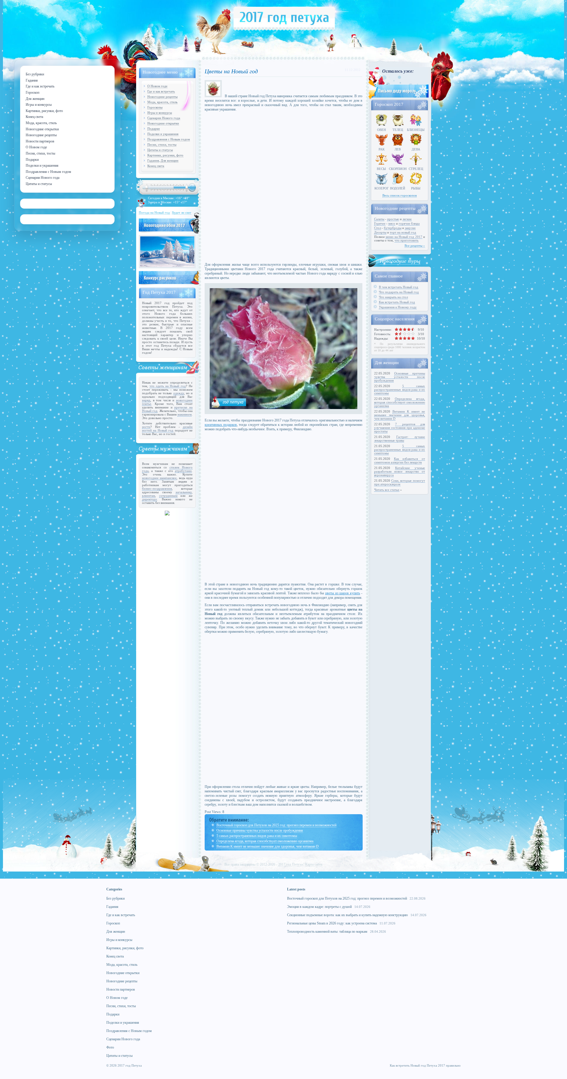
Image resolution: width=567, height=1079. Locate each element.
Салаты (379, 219)
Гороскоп (113, 923)
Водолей (397, 188)
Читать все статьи (386, 489)
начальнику (184, 492)
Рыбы (416, 188)
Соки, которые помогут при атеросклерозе (399, 482)
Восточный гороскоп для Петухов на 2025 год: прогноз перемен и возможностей (276, 825)
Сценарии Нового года (163, 118)
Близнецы (416, 130)
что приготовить (406, 240)
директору (149, 499)
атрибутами (183, 471)
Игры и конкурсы (159, 112)
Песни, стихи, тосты (161, 144)
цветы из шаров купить (342, 593)
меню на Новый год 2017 (404, 236)
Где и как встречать (161, 91)
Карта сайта (313, 864)
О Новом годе (157, 86)
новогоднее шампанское (159, 478)
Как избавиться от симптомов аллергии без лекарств (399, 460)
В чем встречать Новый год (398, 287)
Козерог (381, 188)
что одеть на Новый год (167, 386)
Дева (416, 149)
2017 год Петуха (290, 864)
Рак (381, 149)
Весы (381, 169)
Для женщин (169, 160)
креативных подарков (221, 425)
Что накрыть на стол (393, 297)
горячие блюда (409, 223)
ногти (146, 427)
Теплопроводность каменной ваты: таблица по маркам (327, 931)
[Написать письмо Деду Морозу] (397, 98)
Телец (397, 130)
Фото (110, 1047)
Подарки (153, 128)
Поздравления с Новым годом (168, 139)
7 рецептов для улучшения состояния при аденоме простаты (399, 427)
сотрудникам (168, 495)
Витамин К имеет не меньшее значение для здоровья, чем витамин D (267, 846)
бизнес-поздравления (157, 488)
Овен (381, 130)
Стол (377, 228)
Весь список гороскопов (399, 195)
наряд (146, 400)
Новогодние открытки (163, 123)
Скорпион (398, 169)
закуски (410, 228)
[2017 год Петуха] (284, 29)
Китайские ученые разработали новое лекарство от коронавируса (399, 471)
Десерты (380, 232)
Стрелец (416, 169)
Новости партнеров (120, 989)
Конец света (155, 166)
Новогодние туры (400, 260)
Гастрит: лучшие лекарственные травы (399, 438)
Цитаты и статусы (160, 150)
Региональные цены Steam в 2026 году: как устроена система (332, 923)
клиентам (148, 495)
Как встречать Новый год (397, 302)
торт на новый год (403, 232)
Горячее (379, 223)
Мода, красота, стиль (162, 102)
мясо (391, 223)
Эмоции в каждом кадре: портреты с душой (319, 907)
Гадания (153, 160)
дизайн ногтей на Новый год (167, 428)
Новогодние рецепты (162, 96)
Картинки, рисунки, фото (165, 155)
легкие (407, 219)
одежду (178, 393)
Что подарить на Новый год (399, 292)
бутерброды (392, 228)
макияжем (184, 414)
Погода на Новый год (154, 212)
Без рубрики (115, 898)
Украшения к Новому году (398, 307)
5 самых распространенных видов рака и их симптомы (256, 836)
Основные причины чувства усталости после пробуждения (259, 830)
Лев (398, 149)
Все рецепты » (415, 245)
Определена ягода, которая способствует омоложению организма (264, 841)
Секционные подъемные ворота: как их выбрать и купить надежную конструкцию (347, 915)
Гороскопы (154, 107)
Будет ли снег (181, 212)
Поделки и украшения (162, 134)
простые (393, 219)
